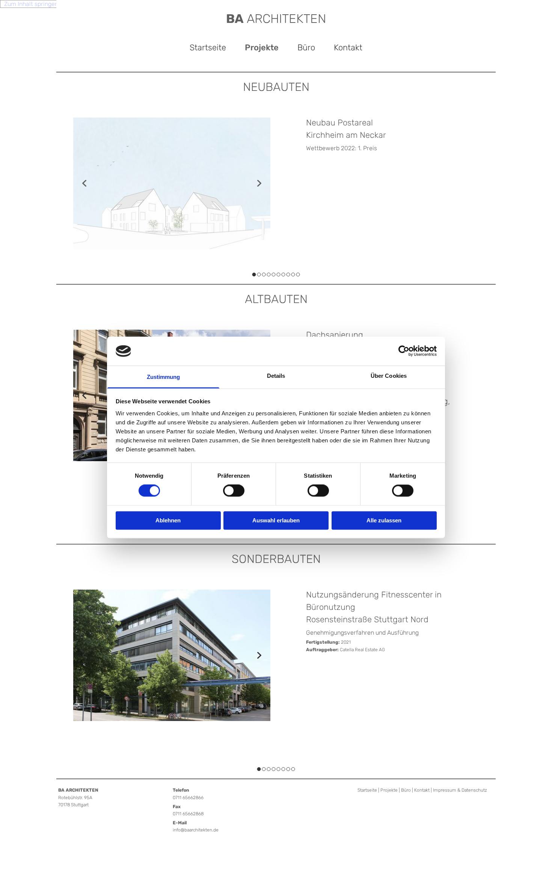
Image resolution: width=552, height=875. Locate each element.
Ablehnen (168, 520)
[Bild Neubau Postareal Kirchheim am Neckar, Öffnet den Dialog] (171, 183)
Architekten (276, 18)
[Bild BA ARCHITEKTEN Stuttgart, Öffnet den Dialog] (171, 655)
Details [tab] (276, 376)
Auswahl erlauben (276, 520)
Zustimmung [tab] (163, 377)
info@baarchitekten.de (196, 830)
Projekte (262, 47)
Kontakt (348, 47)
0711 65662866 (188, 797)
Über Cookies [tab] (389, 376)
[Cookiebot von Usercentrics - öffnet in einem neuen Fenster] (404, 351)
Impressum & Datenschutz (460, 790)
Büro (306, 47)
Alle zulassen (383, 520)
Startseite (208, 47)
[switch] (233, 491)
